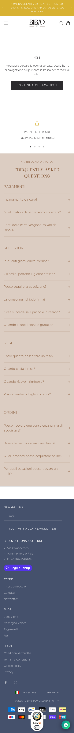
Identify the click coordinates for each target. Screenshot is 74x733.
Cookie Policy (12, 666)
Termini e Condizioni (17, 659)
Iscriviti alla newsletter (32, 528)
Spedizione (11, 617)
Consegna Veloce (15, 623)
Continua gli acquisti (37, 85)
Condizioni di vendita (17, 653)
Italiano (50, 692)
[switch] (37, 727)
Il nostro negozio (15, 586)
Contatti (9, 593)
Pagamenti (11, 629)
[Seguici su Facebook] (6, 682)
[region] (37, 130)
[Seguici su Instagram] (15, 682)
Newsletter (11, 599)
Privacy (8, 672)
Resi (6, 635)
